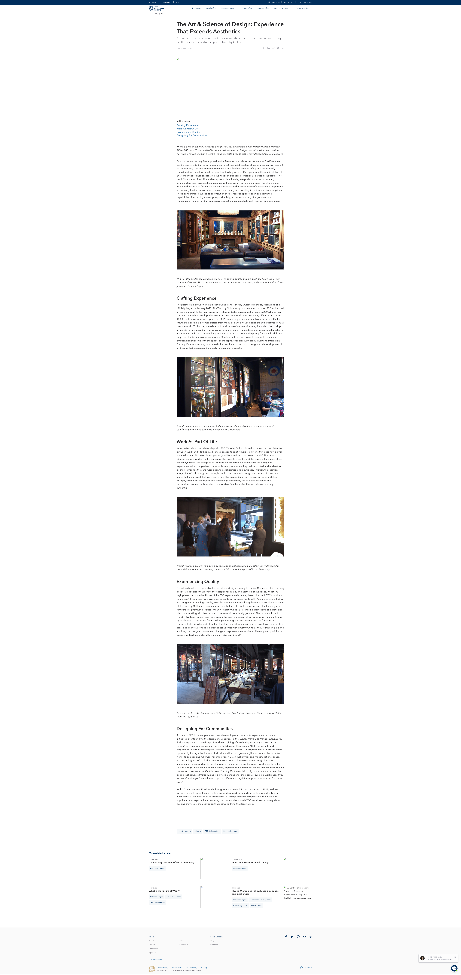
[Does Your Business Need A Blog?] (298, 868)
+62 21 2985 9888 (305, 2)
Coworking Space (174, 896)
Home (151, 14)
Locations (197, 8)
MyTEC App (153, 952)
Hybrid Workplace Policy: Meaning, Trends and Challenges (255, 893)
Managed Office (263, 8)
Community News (230, 831)
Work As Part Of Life (188, 129)
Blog (156, 14)
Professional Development (260, 899)
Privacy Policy (163, 967)
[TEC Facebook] (286, 936)
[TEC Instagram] (298, 936)
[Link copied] (283, 48)
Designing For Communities (192, 135)
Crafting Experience (187, 125)
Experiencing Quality (188, 132)
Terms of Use (177, 967)
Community (166, 2)
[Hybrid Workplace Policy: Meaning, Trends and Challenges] (298, 897)
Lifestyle (198, 831)
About (151, 940)
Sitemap (204, 967)
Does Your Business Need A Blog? (250, 862)
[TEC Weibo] (310, 936)
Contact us (288, 2)
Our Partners (153, 948)
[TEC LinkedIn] (292, 936)
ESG (177, 2)
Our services (154, 959)
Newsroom (214, 944)
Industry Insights (184, 831)
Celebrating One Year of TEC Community (171, 862)
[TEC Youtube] (304, 936)
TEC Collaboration (212, 831)
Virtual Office (211, 8)
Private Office (247, 8)
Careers (152, 944)
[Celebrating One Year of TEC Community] (214, 868)
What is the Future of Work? (164, 891)
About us (152, 2)
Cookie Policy (191, 967)
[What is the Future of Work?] (214, 897)
